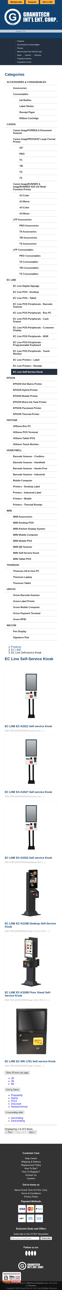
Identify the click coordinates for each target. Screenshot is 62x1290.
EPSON (11, 378)
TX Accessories (28, 243)
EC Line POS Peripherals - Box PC (32, 312)
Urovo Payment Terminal (26, 613)
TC (21, 159)
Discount (16, 1103)
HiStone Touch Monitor (26, 444)
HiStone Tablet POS (24, 438)
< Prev (9, 1132)
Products (20, 41)
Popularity (17, 1095)
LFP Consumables (23, 249)
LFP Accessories (22, 219)
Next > (32, 1132)
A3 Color (24, 195)
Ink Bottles (25, 100)
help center (31, 1158)
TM (21, 166)
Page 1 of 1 (20, 1132)
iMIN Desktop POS (23, 522)
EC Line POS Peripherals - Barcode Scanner (32, 305)
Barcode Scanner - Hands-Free (30, 468)
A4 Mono (24, 213)
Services (37, 55)
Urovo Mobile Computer (26, 607)
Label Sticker (26, 106)
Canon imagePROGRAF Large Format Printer (34, 140)
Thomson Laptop (22, 577)
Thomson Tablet (22, 583)
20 (12, 1078)
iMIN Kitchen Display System (29, 528)
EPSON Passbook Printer (27, 408)
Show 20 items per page (17, 1072)
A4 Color (24, 207)
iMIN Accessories (22, 516)
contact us (31, 1175)
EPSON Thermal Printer (26, 414)
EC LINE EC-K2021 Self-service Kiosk (28, 726)
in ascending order (14, 1112)
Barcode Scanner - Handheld (29, 462)
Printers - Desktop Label (26, 486)
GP (21, 147)
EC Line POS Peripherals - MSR (30, 336)
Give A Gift (47, 2)
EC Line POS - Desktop (26, 292)
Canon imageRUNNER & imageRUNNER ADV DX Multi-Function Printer (30, 187)
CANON (11, 124)
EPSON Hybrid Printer (25, 390)
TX (20, 172)
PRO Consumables (30, 255)
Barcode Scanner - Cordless (28, 456)
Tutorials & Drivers (24, 59)
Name (14, 1098)
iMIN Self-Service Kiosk (26, 553)
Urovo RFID (19, 619)
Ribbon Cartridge (29, 118)
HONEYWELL (14, 450)
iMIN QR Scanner (22, 547)
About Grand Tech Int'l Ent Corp (29, 52)
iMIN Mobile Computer (25, 534)
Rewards (32, 2)
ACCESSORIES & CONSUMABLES (26, 82)
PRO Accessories (29, 225)
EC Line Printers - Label (26, 359)
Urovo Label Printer (24, 601)
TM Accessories (28, 237)
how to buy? (31, 1168)
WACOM (11, 625)
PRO (22, 153)
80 (12, 1084)
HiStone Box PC (22, 426)
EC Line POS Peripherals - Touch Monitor (31, 352)
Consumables (20, 94)
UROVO (11, 589)
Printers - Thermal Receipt (27, 504)
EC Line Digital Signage (26, 286)
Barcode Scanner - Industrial (29, 474)
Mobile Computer (22, 480)
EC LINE (11, 280)
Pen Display (19, 631)
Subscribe (46, 1238)
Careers (28, 55)
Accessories (20, 88)
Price (14, 1101)
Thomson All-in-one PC (26, 571)
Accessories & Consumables (28, 45)
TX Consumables (28, 274)
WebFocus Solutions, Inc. (37, 1283)
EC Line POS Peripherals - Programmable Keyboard (27, 343)
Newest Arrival (19, 1106)
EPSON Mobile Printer (25, 396)
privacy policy (31, 1196)
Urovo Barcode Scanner (26, 595)
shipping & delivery (31, 1161)
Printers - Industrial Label (27, 492)
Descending (18, 1120)
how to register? (31, 1171)
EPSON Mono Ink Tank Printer (30, 402)
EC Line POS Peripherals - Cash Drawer (31, 320)
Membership (16, 2)
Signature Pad (21, 637)
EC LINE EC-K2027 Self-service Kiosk (28, 792)
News (19, 55)
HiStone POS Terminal (25, 432)
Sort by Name (12, 1089)
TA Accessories (27, 231)
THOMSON (13, 565)
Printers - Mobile (22, 498)
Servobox (32, 1286)
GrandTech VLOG (24, 62)
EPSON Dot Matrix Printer (27, 384)
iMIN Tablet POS (22, 559)
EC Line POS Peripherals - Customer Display (33, 329)
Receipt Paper (27, 112)
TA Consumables (28, 261)
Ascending (17, 1118)
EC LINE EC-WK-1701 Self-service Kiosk (30, 1061)
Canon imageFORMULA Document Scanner (32, 131)
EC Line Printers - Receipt (27, 365)
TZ (20, 178)
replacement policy (31, 1165)
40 (12, 1081)
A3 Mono (24, 201)
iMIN (9, 510)
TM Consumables (29, 267)
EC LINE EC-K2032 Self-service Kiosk (28, 857)
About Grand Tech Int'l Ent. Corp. (31, 1190)
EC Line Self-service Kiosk (28, 371)
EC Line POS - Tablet (24, 298)
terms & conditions (31, 1193)
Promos (20, 48)
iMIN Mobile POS (22, 540)
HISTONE (12, 420)
